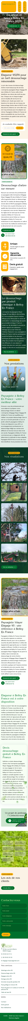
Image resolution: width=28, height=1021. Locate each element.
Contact (3, 1002)
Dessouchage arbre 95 (8, 973)
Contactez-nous (13, 26)
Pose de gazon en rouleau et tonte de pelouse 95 (12, 988)
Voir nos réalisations (8, 567)
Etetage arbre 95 (6, 979)
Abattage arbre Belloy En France (7, 848)
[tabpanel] (14, 323)
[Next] (22, 379)
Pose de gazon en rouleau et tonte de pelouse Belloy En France (7, 843)
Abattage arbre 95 (7, 970)
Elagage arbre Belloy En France (7, 859)
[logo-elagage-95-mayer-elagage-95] (6, 947)
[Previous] (5, 379)
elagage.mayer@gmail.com (8, 4)
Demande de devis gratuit (9, 134)
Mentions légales (14, 1018)
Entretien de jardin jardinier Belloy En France (19, 848)
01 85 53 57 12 (19, 7)
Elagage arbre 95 (6, 976)
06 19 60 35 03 (24, 7)
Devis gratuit (5, 1005)
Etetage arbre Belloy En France (7, 853)
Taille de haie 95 (6, 992)
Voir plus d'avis (7, 888)
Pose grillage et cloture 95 (9, 985)
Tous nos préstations (9, 351)
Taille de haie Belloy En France (19, 843)
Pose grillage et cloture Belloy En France (19, 854)
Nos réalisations (6, 1007)
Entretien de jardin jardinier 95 (10, 982)
